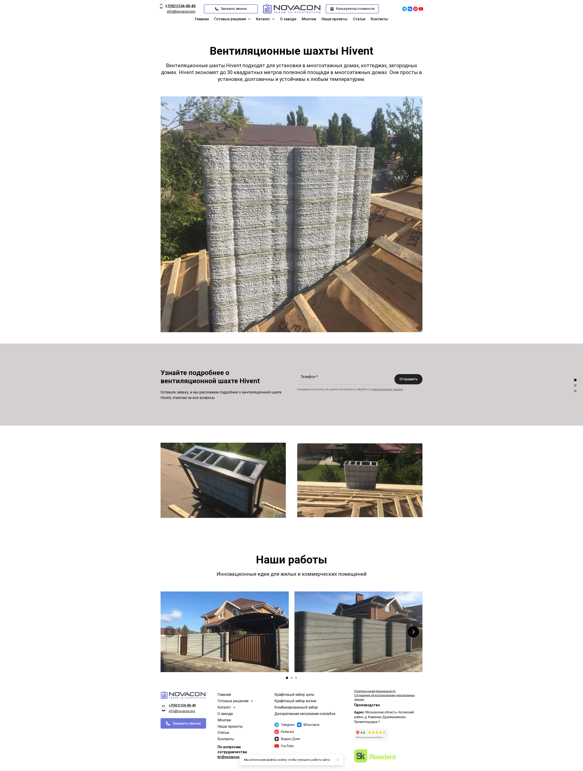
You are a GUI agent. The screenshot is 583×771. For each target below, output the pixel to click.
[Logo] (291, 8)
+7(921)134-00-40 (180, 6)
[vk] (410, 9)
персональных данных (387, 389)
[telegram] (404, 9)
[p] (415, 9)
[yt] (421, 9)
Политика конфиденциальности (375, 691)
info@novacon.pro (181, 11)
